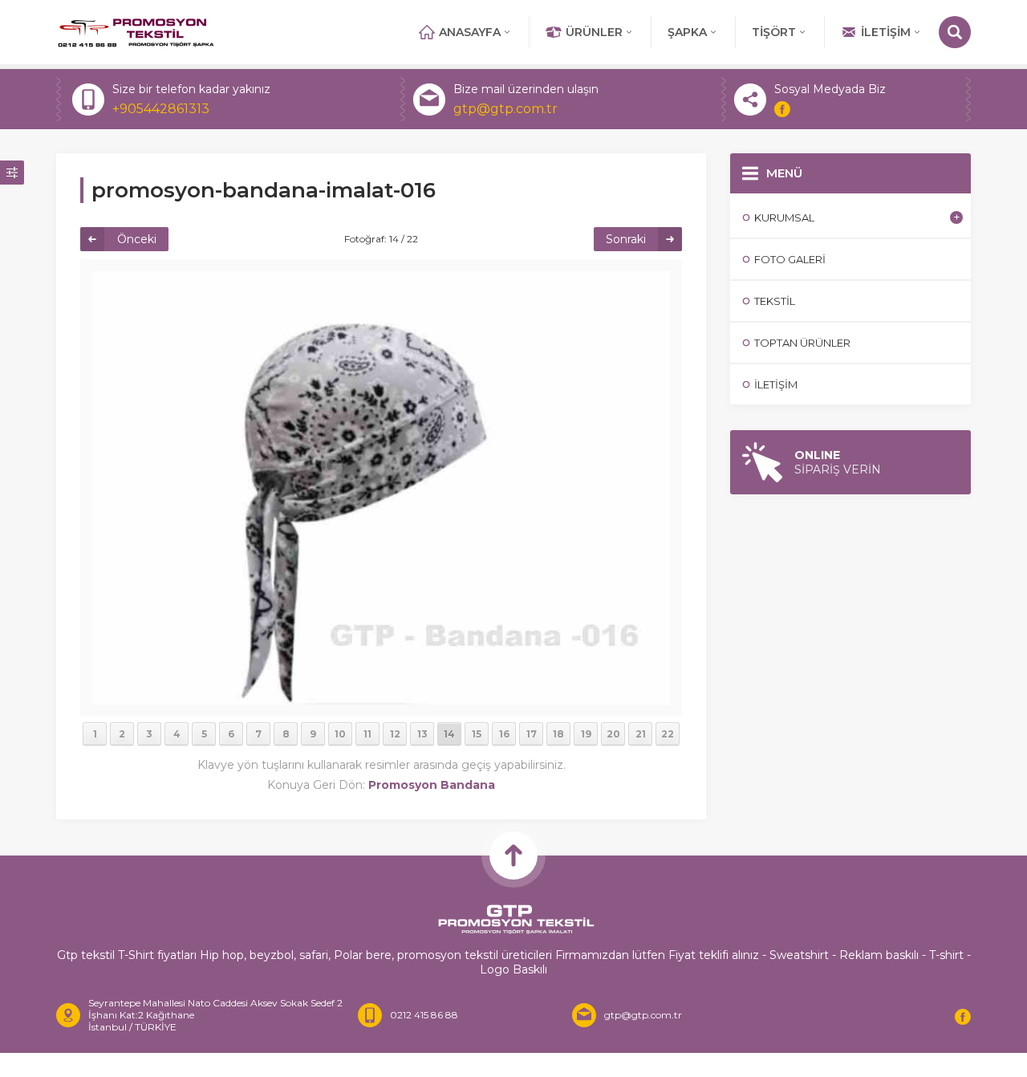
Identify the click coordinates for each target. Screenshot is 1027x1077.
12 (395, 734)
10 (340, 734)
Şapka (687, 32)
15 (476, 734)
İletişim (886, 32)
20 (613, 734)
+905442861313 (160, 108)
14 (449, 734)
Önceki (136, 239)
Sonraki (626, 239)
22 (667, 734)
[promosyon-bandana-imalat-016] (381, 697)
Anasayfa (470, 32)
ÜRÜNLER (594, 32)
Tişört (774, 32)
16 (504, 734)
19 (586, 734)
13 (422, 734)
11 (367, 734)
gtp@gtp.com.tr (505, 108)
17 (531, 734)
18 (558, 734)
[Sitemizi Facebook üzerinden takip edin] (782, 109)
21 (640, 734)
